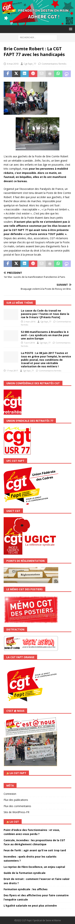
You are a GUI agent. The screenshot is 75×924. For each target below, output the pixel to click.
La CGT (14, 821)
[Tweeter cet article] (16, 73)
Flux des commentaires (17, 806)
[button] (70, 29)
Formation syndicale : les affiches (26, 889)
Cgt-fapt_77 (30, 63)
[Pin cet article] (33, 73)
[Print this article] (50, 73)
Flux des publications (16, 800)
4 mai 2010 (12, 63)
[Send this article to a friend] (41, 73)
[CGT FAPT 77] (37, 23)
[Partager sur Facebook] (8, 73)
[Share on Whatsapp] (58, 73)
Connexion (10, 793)
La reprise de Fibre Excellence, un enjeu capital (34, 867)
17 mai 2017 (12, 370)
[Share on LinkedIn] (24, 73)
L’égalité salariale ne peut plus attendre (30, 905)
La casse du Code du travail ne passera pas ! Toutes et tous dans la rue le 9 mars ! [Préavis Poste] (45, 314)
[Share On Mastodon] (66, 73)
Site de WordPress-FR (16, 812)
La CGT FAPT (18, 773)
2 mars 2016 (29, 321)
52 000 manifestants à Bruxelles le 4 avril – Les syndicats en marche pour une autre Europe (45, 335)
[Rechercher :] (37, 37)
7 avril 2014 (29, 342)
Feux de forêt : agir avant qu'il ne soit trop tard (35, 850)
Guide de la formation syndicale (25, 873)
